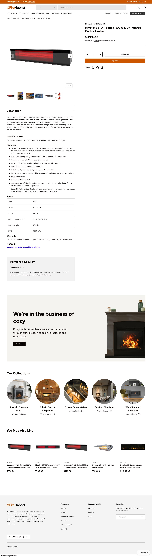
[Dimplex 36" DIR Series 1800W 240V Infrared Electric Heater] (19, 447)
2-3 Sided (64, 521)
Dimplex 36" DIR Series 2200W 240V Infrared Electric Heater (75, 466)
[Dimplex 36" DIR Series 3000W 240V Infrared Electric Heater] (47, 447)
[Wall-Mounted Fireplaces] (132, 391)
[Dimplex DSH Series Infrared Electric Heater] (104, 447)
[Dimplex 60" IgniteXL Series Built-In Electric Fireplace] (132, 447)
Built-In (63, 512)
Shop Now (31, 2)
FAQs (125, 13)
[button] (144, 7)
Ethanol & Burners (68, 516)
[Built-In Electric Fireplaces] (47, 391)
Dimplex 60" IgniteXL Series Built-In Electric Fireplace (131, 466)
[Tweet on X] (93, 67)
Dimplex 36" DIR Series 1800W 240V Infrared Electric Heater (19, 466)
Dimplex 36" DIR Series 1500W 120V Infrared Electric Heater (38, 18)
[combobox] (81, 7)
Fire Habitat (14, 547)
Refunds (118, 13)
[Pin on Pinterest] (102, 67)
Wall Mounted (66, 525)
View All (64, 529)
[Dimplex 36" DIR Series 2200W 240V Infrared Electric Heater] (76, 447)
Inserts (63, 508)
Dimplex (88, 24)
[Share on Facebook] (97, 67)
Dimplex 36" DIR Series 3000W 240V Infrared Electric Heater (47, 466)
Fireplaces (11, 13)
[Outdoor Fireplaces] (104, 391)
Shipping (108, 13)
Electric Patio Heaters (18, 18)
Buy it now (115, 61)
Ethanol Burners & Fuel (76, 407)
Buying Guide (66, 13)
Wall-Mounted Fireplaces (133, 409)
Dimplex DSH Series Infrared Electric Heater (103, 466)
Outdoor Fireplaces (104, 407)
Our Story (55, 13)
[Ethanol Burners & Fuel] (76, 391)
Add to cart (125, 54)
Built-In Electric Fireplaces (48, 409)
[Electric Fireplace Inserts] (19, 391)
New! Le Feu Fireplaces (40, 13)
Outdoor (23, 13)
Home (8, 18)
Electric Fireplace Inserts (19, 409)
